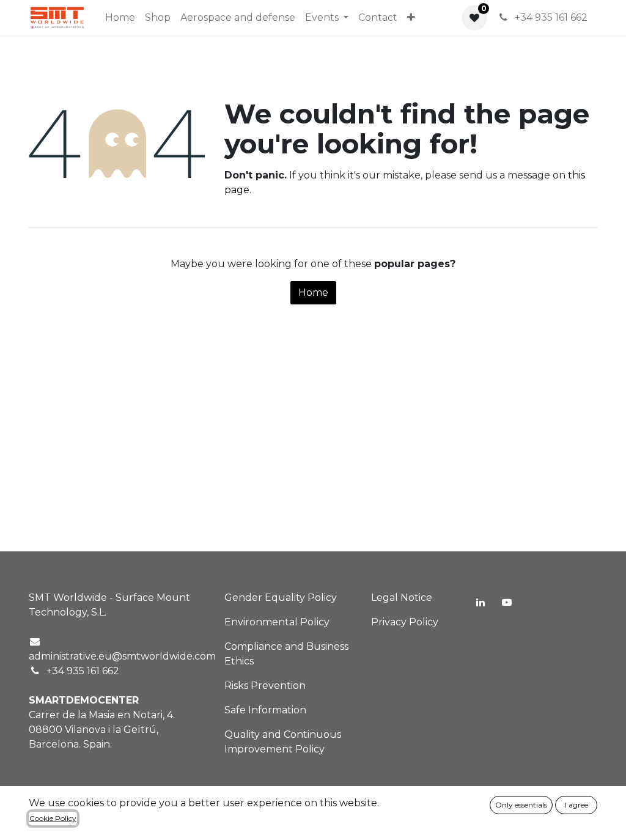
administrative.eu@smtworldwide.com (122, 656)
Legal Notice (401, 597)
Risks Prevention (265, 685)
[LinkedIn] (480, 602)
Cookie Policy (52, 818)
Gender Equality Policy (280, 597)
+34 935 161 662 (549, 17)
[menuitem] (120, 18)
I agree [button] (576, 804)
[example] (507, 602)
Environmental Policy (277, 622)
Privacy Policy (404, 622)
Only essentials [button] (521, 804)
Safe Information (265, 710)
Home (313, 292)
